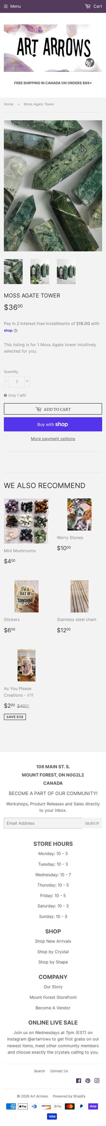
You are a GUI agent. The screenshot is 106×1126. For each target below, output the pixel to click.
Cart (97, 6)
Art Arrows (39, 1096)
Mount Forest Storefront (53, 997)
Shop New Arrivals (53, 941)
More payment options (53, 438)
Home (8, 104)
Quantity (11, 371)
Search (39, 1071)
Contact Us (59, 1071)
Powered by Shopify (69, 1096)
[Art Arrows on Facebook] (78, 1081)
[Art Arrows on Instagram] (97, 1081)
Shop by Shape (53, 962)
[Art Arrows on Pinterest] (88, 1081)
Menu (15, 6)
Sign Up (92, 823)
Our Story (53, 986)
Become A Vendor (53, 1007)
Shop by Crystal (53, 951)
